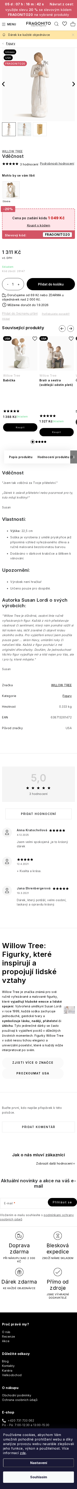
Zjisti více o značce (32, 1062)
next (70, 328)
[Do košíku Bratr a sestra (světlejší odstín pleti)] (56, 432)
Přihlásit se (62, 1202)
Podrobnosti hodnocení (57, 163)
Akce (5, 1341)
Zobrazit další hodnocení (54, 1163)
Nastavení (38, 1463)
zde (23, 1453)
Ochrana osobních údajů (19, 1400)
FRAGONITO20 (57, 234)
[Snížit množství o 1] (7, 284)
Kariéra (7, 1370)
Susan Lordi (34, 600)
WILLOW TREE (12, 151)
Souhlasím (38, 1477)
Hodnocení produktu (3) (56, 457)
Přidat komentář (38, 1127)
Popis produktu (20, 457)
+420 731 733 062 (21, 1420)
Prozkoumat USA (32, 1073)
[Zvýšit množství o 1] (18, 284)
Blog (5, 1361)
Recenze (8, 1336)
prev (62, 328)
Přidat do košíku (51, 284)
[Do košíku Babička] (20, 427)
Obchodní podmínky (16, 1395)
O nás (6, 1332)
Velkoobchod (12, 1375)
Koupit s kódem (38, 225)
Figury (67, 696)
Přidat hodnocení (38, 814)
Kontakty (8, 1366)
